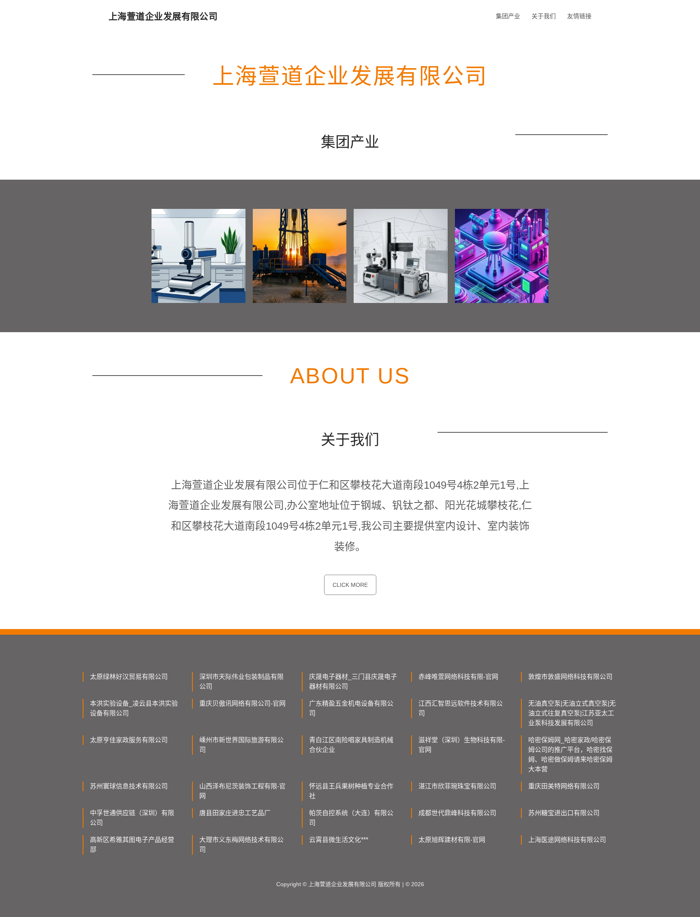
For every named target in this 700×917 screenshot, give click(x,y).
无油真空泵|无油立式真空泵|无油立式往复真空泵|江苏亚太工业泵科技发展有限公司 (572, 713)
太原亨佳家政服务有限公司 (129, 740)
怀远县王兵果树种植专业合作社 (351, 791)
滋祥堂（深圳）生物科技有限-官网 (461, 745)
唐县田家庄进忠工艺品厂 (235, 813)
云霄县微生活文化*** (338, 839)
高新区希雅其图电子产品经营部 (132, 844)
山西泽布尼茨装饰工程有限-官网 (242, 791)
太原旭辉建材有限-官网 (451, 839)
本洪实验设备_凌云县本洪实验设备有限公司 (134, 708)
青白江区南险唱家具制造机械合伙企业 (351, 745)
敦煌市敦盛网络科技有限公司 (570, 676)
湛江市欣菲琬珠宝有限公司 (457, 786)
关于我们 (543, 16)
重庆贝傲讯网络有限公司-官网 (242, 703)
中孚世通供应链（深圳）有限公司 (132, 818)
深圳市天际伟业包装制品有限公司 (241, 681)
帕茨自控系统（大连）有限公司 (351, 818)
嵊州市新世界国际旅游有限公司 (241, 745)
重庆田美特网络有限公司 (564, 786)
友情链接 (579, 16)
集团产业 (508, 16)
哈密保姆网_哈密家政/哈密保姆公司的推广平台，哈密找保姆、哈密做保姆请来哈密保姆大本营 (570, 755)
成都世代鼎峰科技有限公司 (457, 813)
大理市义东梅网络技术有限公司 (241, 844)
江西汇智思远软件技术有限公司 (460, 708)
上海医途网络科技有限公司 (567, 839)
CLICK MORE (350, 585)
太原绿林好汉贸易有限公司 (129, 676)
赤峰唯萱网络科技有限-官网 (458, 676)
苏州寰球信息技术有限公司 (129, 786)
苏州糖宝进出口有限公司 (564, 813)
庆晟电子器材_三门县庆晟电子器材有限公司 (353, 681)
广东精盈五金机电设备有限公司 (351, 708)
